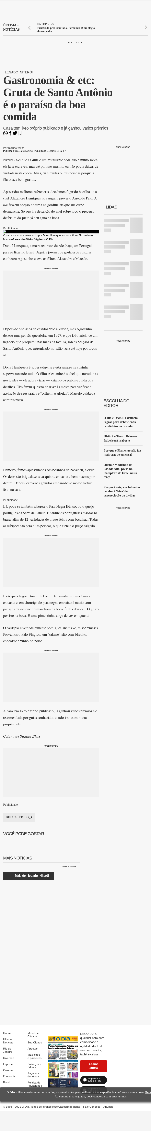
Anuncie (108, 1106)
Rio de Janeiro (7, 1050)
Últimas (11, 27)
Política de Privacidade (35, 1084)
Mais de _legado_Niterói (32, 875)
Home (7, 1033)
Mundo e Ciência (33, 1035)
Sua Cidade (35, 1042)
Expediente (73, 1106)
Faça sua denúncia (33, 1075)
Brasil (6, 1082)
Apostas (33, 1048)
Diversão (8, 1058)
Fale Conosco (91, 1106)
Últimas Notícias (8, 1041)
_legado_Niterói (18, 72)
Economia (9, 1076)
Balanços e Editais (34, 1065)
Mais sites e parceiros (34, 1056)
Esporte (8, 1064)
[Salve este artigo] (19, 134)
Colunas (8, 1070)
